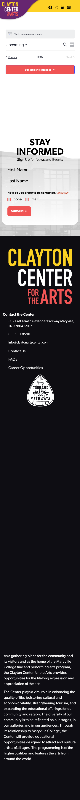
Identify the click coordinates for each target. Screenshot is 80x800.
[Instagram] (56, 7)
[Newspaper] (68, 7)
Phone (17, 199)
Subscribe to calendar (38, 70)
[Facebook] (50, 7)
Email (34, 199)
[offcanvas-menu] (75, 7)
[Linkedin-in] (62, 7)
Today (40, 56)
